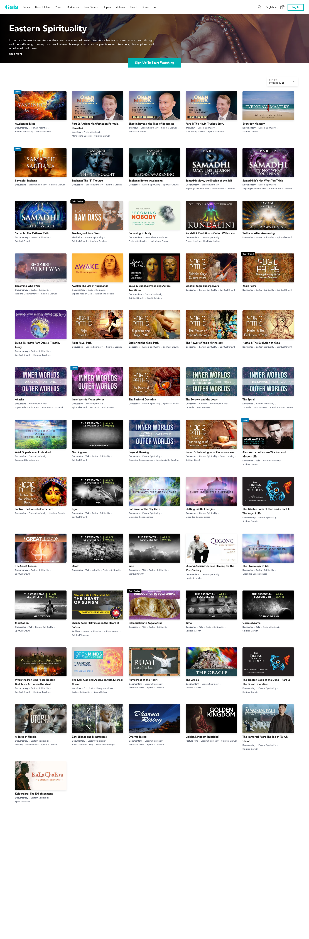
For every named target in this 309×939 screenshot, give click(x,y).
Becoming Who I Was (27, 285)
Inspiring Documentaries (197, 188)
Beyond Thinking (139, 452)
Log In (295, 7)
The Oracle (192, 679)
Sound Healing (227, 456)
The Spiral (248, 399)
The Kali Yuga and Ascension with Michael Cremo (97, 682)
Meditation (77, 237)
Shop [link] (145, 7)
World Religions (154, 297)
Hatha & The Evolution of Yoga (261, 342)
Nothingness (79, 452)
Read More (15, 53)
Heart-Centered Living (82, 744)
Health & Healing (211, 240)
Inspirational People (158, 240)
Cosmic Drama (251, 623)
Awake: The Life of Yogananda (90, 285)
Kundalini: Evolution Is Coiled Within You (210, 233)
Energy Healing (193, 240)
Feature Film (192, 740)
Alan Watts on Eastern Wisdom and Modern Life (264, 454)
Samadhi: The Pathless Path (31, 233)
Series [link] (26, 7)
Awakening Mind (25, 123)
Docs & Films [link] (42, 7)
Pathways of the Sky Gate (144, 509)
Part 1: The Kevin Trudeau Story (205, 123)
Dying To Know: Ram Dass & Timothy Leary (37, 345)
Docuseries (20, 184)
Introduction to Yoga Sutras (145, 623)
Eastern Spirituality (24, 131)
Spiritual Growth (43, 131)
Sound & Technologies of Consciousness (210, 452)
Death (75, 566)
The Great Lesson (25, 566)
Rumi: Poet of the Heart (143, 679)
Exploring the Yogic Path (144, 342)
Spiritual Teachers (137, 131)
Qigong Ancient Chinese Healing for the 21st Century (210, 568)
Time (189, 623)
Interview (76, 131)
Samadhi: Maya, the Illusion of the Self (209, 180)
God (131, 566)
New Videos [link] (91, 7)
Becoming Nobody (140, 233)
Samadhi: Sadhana (26, 180)
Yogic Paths (249, 285)
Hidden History (100, 691)
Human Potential (39, 127)
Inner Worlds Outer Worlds (88, 399)
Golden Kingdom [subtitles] (202, 736)
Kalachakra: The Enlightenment (34, 793)
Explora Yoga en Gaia (82, 293)
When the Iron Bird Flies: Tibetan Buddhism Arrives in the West (35, 682)
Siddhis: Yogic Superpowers (202, 285)
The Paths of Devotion (142, 399)
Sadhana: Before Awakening (146, 180)
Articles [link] (120, 7)
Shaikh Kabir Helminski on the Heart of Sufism (95, 625)
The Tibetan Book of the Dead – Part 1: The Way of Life (266, 511)
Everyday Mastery (253, 123)
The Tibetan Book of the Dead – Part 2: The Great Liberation (266, 682)
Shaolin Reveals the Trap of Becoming (151, 123)
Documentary (21, 127)
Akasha (19, 399)
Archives (76, 631)
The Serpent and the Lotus (202, 399)
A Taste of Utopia (25, 736)
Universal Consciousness (102, 407)
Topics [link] (107, 7)
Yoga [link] (58, 7)
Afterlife (96, 569)
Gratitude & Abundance (156, 237)
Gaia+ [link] (133, 7)
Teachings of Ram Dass (86, 233)
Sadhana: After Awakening (258, 233)
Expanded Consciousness (27, 407)
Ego (74, 509)
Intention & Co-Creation (223, 188)
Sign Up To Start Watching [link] (154, 62)
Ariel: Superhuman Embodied (33, 452)
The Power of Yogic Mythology (204, 342)
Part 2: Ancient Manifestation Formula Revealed (95, 126)
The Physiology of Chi (255, 566)
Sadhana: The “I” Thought (87, 180)
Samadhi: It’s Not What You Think (262, 180)
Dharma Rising (137, 736)
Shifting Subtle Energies (200, 509)
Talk (87, 456)
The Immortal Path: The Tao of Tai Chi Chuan (265, 739)
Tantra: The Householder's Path (34, 509)
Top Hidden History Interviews (98, 688)
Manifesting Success (82, 135)
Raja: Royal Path (82, 342)
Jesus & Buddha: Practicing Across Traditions (150, 288)
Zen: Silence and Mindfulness (89, 736)
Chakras (203, 403)
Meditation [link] (73, 7)
